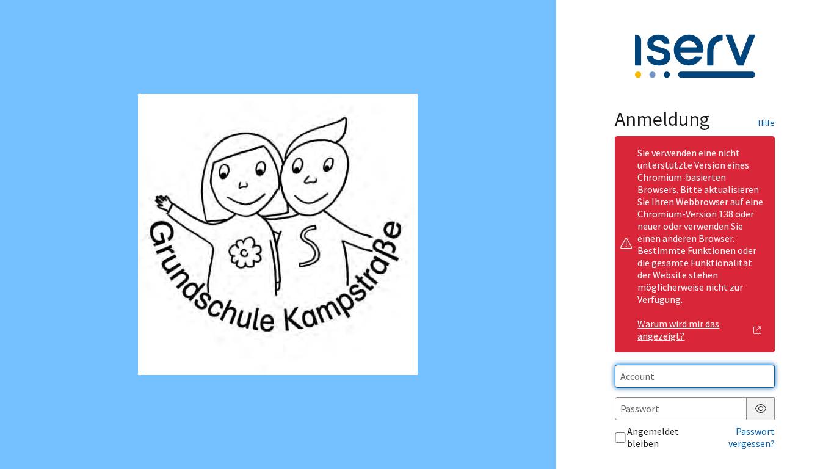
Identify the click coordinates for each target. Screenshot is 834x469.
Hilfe (766, 122)
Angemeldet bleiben (653, 437)
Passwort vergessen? (751, 437)
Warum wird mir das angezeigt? (678, 330)
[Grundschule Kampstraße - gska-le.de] (278, 235)
